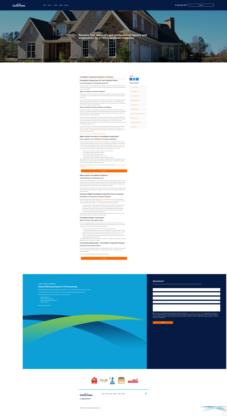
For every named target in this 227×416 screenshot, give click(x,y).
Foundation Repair (134, 87)
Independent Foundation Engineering (138, 113)
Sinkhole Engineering (135, 109)
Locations (66, 5)
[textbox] (186, 302)
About (44, 5)
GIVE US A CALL (104, 170)
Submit (162, 322)
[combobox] (186, 302)
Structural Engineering (135, 95)
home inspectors (101, 143)
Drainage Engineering (135, 100)
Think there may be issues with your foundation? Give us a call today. (93, 133)
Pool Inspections (134, 126)
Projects (55, 5)
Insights (60, 5)
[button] (130, 79)
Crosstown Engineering (96, 164)
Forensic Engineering (135, 104)
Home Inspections (134, 91)
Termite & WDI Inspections (136, 122)
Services (49, 5)
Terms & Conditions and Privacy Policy (195, 313)
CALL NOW (104, 258)
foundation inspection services (106, 200)
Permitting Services (134, 118)
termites (93, 123)
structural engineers (118, 145)
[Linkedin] (146, 393)
